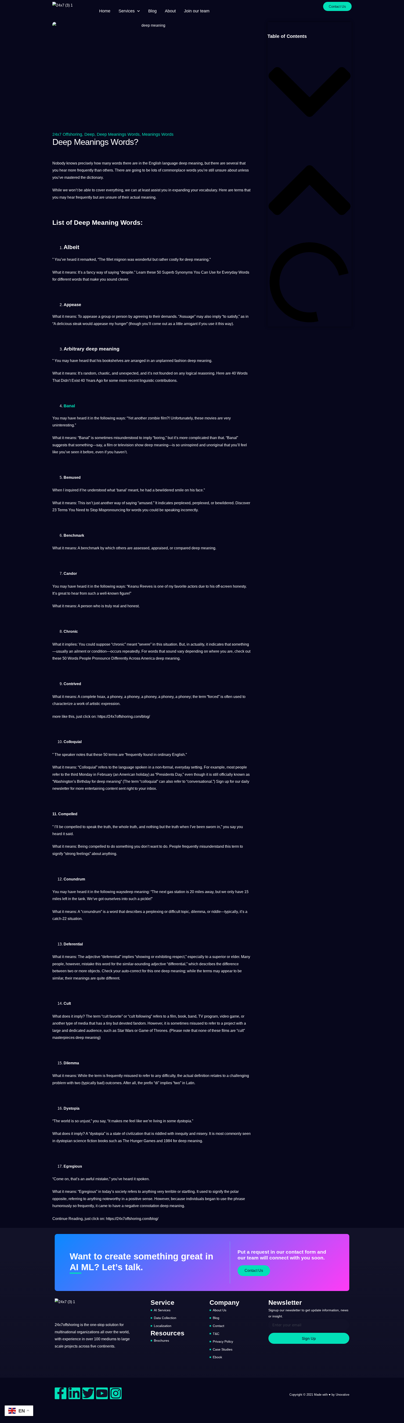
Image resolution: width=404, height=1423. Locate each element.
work (81, 704)
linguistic (147, 381)
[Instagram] (116, 1393)
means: (71, 1076)
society (121, 1192)
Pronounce (101, 658)
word (114, 912)
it (78, 259)
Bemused (72, 477)
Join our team (196, 11)
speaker (68, 755)
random (89, 373)
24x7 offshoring (67, 134)
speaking (172, 510)
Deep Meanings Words (118, 134)
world (65, 1121)
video (224, 1016)
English (155, 163)
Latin (190, 1083)
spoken (141, 767)
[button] (309, 93)
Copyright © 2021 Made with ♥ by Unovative (319, 1394)
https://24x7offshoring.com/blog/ (123, 717)
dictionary (95, 177)
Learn (141, 272)
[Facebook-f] (60, 1393)
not (155, 373)
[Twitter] (88, 1393)
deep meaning (191, 163)
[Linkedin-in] (74, 1393)
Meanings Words (157, 134)
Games (149, 1141)
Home (104, 11)
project (229, 1023)
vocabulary (208, 190)
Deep (89, 134)
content (111, 788)
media (83, 1023)
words (117, 163)
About (170, 11)
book (182, 1016)
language (170, 163)
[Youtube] (102, 1393)
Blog (152, 11)
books (103, 1141)
